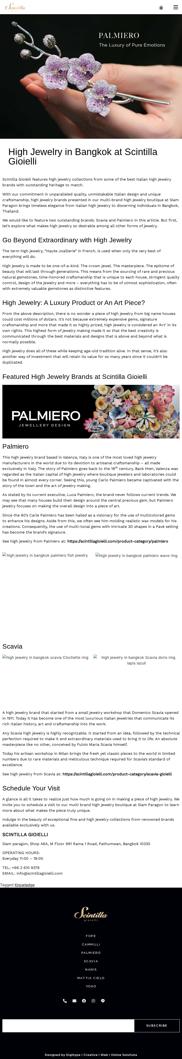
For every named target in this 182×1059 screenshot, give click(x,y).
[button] (176, 7)
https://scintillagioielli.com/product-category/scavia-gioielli (117, 774)
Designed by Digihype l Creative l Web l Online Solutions (91, 1055)
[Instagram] (93, 1001)
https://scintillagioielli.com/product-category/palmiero (117, 541)
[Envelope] (74, 1001)
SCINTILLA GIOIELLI (25, 834)
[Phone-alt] (65, 1001)
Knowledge (25, 884)
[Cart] (161, 7)
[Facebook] (84, 1001)
